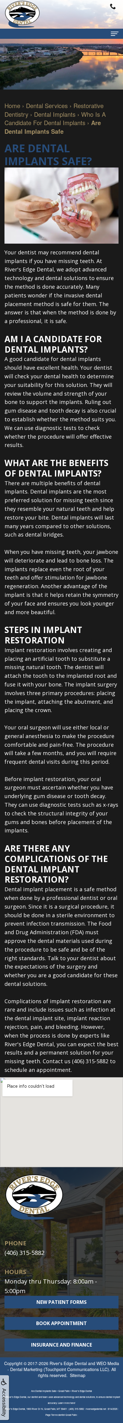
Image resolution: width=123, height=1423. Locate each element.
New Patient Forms (61, 1302)
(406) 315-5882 (24, 1253)
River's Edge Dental (68, 1363)
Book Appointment (61, 1323)
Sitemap (77, 1375)
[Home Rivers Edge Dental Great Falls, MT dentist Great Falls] (22, 14)
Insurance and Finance (61, 1344)
